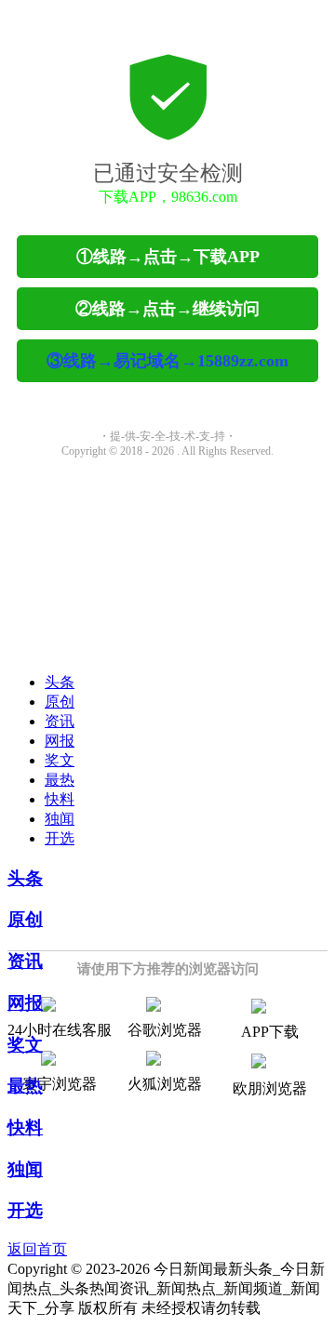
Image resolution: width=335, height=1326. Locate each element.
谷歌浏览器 (164, 1030)
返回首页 (37, 1249)
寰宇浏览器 (59, 1084)
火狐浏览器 (164, 1084)
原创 (59, 701)
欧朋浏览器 (270, 1088)
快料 (59, 799)
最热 (59, 780)
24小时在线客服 (59, 1030)
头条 (59, 682)
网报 (59, 741)
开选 (59, 838)
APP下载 (270, 1032)
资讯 (59, 721)
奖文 (59, 760)
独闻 (59, 819)
